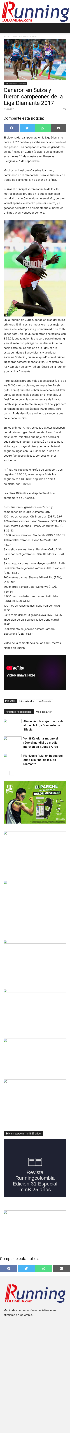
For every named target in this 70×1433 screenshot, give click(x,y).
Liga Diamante (44, 701)
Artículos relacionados (19, 711)
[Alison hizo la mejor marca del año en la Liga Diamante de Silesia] (13, 725)
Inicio (6, 36)
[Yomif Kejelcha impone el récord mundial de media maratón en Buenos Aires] (13, 742)
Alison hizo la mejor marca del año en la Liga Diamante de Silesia (43, 725)
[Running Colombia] (35, 11)
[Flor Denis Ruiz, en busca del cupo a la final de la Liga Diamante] (13, 760)
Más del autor (44, 711)
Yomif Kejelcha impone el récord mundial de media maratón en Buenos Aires (40, 742)
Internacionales (26, 701)
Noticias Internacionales (25, 36)
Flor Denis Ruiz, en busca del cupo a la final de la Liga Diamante (43, 760)
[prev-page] (6, 773)
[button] (6, 28)
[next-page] (11, 773)
